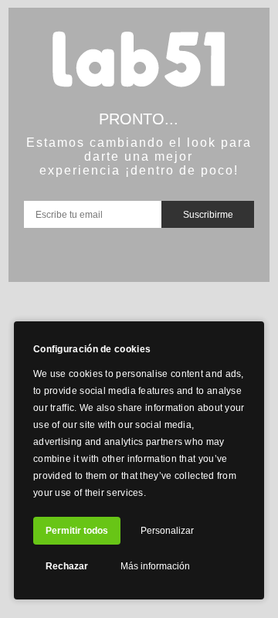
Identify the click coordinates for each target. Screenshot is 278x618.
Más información (155, 566)
